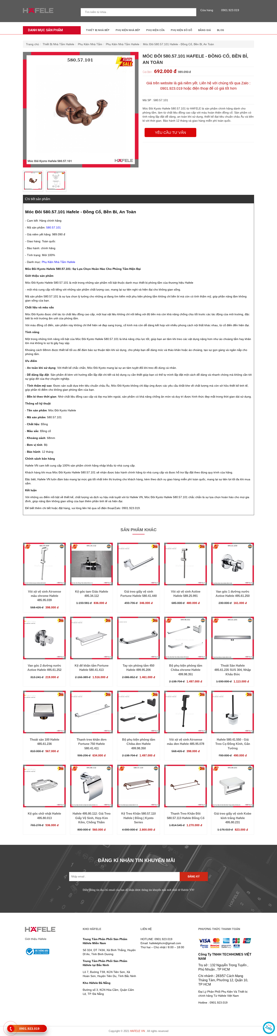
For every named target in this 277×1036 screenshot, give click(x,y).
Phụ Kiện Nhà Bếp (128, 30)
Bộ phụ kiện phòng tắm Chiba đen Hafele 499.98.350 (138, 744)
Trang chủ (32, 44)
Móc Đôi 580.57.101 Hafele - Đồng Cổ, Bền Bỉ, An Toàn (178, 44)
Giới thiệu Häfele (35, 939)
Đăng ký (194, 876)
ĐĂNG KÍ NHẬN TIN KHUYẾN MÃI (136, 860)
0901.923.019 (230, 10)
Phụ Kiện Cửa (155, 30)
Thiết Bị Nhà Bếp (98, 30)
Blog (220, 30)
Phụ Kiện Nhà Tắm (90, 44)
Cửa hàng (206, 10)
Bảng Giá (204, 30)
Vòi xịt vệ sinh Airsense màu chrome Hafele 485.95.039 (44, 596)
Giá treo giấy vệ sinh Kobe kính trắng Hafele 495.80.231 (232, 818)
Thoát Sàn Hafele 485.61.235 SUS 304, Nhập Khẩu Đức (232, 670)
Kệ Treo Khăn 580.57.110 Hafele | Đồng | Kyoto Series (138, 818)
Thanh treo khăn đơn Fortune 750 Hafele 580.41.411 (91, 744)
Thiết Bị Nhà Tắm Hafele (58, 44)
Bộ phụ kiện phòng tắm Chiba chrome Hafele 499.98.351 (185, 670)
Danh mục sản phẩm (45, 30)
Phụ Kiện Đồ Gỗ (181, 30)
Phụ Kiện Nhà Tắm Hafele (122, 44)
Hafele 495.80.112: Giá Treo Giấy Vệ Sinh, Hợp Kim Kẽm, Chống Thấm (92, 818)
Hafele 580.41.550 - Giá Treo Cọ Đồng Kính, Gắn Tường (232, 744)
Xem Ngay (44, 577)
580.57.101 (53, 227)
